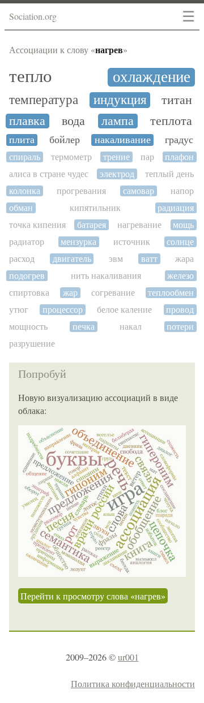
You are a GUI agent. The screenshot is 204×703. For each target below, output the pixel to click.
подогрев (27, 275)
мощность (28, 326)
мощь (183, 224)
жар (70, 292)
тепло (30, 76)
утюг (18, 309)
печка (84, 326)
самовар (138, 191)
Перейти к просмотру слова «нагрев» (92, 596)
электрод (117, 174)
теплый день (169, 174)
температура (43, 99)
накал (131, 326)
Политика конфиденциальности (133, 683)
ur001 (128, 657)
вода (73, 121)
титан (177, 100)
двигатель (72, 258)
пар (147, 157)
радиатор (26, 241)
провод (180, 309)
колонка (24, 191)
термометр (71, 157)
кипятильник (95, 207)
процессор (62, 309)
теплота (171, 121)
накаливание (123, 140)
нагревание (139, 224)
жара (184, 258)
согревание (113, 292)
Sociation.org (33, 16)
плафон (179, 157)
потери (180, 326)
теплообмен (171, 292)
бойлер (64, 140)
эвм (116, 258)
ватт (149, 258)
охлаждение (151, 77)
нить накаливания (106, 275)
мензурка (78, 241)
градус (179, 140)
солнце (180, 241)
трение (116, 157)
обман (21, 207)
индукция (120, 99)
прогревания (81, 191)
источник (131, 241)
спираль (24, 157)
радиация (176, 207)
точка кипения (37, 224)
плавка (27, 121)
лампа (117, 121)
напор (182, 191)
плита (22, 140)
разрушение (32, 343)
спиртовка (29, 292)
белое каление (124, 309)
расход (22, 258)
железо (180, 275)
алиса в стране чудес (48, 174)
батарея (91, 224)
